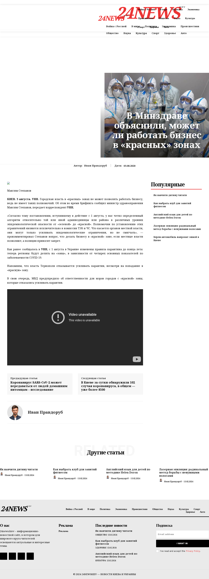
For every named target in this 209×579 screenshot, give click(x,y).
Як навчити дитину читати (170, 195)
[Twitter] (21, 556)
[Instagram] (12, 556)
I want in (182, 543)
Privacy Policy (193, 551)
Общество (101, 535)
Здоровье (156, 105)
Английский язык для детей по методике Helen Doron (172, 216)
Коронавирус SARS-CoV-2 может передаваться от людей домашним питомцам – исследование (38, 386)
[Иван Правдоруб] (15, 412)
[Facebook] (3, 556)
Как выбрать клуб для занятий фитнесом (75, 471)
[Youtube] (30, 556)
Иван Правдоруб (95, 165)
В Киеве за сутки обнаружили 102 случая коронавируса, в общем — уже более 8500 (108, 386)
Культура (100, 560)
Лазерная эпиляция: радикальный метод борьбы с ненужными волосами (177, 227)
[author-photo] (2, 474)
